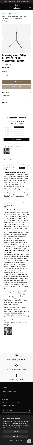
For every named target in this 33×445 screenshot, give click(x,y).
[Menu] (3, 7)
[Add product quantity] (4, 75)
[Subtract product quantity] (10, 75)
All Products (12, 14)
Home (4, 14)
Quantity (4, 71)
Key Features (6, 95)
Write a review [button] (16, 139)
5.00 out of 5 (21, 121)
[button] (30, 7)
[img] (8, 165)
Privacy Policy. (16, 427)
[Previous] (2, 38)
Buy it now (16, 86)
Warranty (4, 102)
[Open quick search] (26, 7)
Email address (8, 408)
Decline (15, 436)
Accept (15, 432)
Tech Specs (5, 99)
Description (5, 92)
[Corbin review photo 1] (8, 331)
